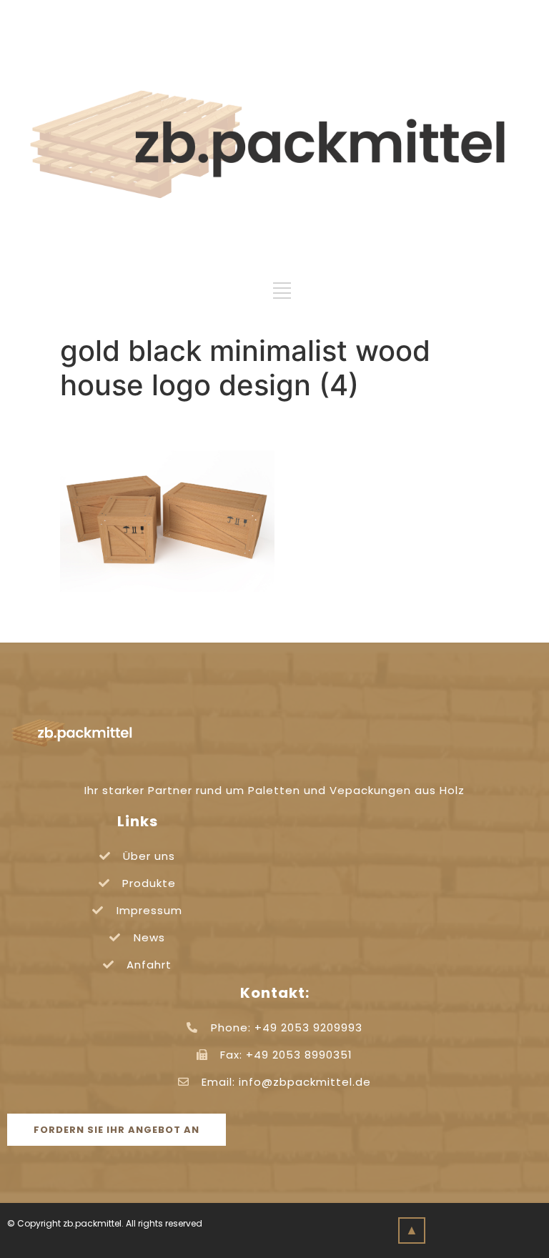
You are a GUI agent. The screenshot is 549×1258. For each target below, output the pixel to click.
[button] (116, 1130)
